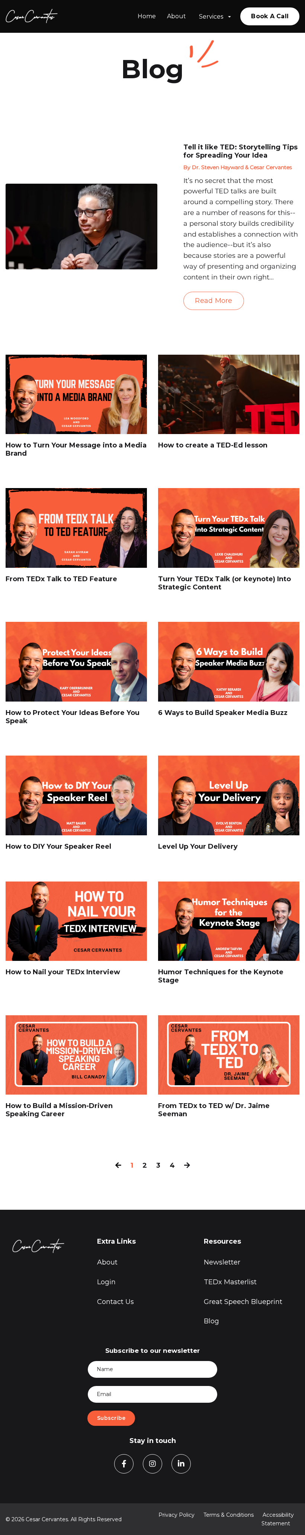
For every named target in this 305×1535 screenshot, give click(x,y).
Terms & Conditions (228, 1515)
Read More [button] (213, 301)
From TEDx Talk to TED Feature (61, 579)
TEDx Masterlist (230, 1282)
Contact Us (115, 1302)
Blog (211, 1321)
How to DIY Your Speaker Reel (58, 847)
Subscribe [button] (111, 1418)
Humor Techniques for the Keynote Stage (220, 976)
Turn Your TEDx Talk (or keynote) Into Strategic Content (224, 583)
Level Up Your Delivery (198, 847)
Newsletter (222, 1262)
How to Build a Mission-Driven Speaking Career (59, 1110)
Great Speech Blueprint (243, 1302)
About (176, 16)
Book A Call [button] (270, 16)
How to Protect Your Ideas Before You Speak (72, 717)
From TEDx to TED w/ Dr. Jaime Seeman (214, 1110)
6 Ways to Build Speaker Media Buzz (223, 713)
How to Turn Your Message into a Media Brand (76, 449)
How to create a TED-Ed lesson (212, 445)
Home (147, 16)
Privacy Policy (176, 1515)
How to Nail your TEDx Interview (63, 972)
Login (106, 1282)
